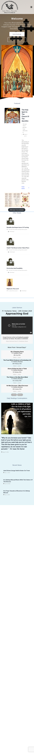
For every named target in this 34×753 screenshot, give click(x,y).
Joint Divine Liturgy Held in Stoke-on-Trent (16, 470)
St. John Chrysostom (13, 290)
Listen (19, 357)
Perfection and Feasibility (15, 268)
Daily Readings (17, 34)
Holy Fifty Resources (17, 39)
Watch (15, 357)
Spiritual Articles (13, 110)
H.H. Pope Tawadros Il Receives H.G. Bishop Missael (16, 491)
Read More (23, 187)
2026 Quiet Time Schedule (17, 210)
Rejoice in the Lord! (13, 288)
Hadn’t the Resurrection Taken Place (18, 248)
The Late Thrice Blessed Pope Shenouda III (25, 128)
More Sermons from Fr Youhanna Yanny (17, 341)
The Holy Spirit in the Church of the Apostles (25, 115)
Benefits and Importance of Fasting (18, 227)
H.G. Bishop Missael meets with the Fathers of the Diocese (18, 480)
